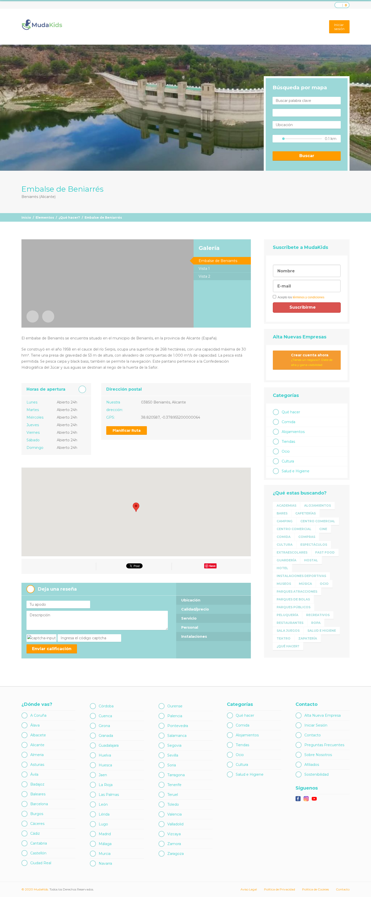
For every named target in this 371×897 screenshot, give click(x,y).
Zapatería (307, 638)
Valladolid (175, 824)
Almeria (37, 755)
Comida (288, 422)
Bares (282, 513)
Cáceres (37, 823)
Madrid (105, 834)
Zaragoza (175, 853)
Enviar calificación (51, 648)
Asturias (37, 764)
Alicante (37, 745)
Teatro (283, 638)
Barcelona (39, 804)
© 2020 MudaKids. (35, 889)
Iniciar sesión (339, 27)
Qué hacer (291, 412)
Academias (286, 505)
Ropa (316, 623)
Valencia (174, 814)
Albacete (38, 735)
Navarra (105, 863)
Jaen (103, 775)
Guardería (286, 560)
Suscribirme (303, 307)
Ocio (286, 451)
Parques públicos (293, 607)
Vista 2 (204, 276)
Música (305, 584)
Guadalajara (109, 745)
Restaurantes (290, 623)
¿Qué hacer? (69, 217)
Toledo (173, 804)
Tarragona (176, 775)
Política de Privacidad (279, 889)
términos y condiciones (308, 297)
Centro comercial (317, 521)
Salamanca (177, 735)
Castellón (38, 853)
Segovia (174, 745)
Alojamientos (293, 431)
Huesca (105, 765)
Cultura (288, 461)
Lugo (103, 824)
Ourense (174, 706)
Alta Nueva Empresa (322, 715)
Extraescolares (292, 552)
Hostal (311, 560)
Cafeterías (305, 513)
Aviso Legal (249, 889)
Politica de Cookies (315, 889)
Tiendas (288, 441)
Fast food (325, 552)
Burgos (36, 814)
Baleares (37, 794)
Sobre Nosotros (318, 755)
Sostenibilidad (316, 774)
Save (212, 566)
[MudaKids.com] (41, 24)
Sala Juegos (288, 630)
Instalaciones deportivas (301, 576)
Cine (323, 529)
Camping (285, 521)
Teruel (172, 794)
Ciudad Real (40, 863)
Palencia (174, 716)
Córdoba (106, 706)
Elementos (45, 217)
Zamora (174, 844)
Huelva (105, 755)
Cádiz (35, 833)
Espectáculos (313, 544)
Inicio (26, 217)
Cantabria (38, 843)
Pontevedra (177, 726)
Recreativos (318, 615)
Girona (104, 726)
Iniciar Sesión (315, 725)
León (103, 804)
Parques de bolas (293, 599)
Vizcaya (174, 834)
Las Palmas (109, 794)
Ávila (34, 774)
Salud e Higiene (295, 471)
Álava (35, 725)
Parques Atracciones (297, 591)
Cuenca (105, 716)
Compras (306, 537)
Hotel (282, 568)
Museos (284, 584)
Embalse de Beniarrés (218, 260)
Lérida (104, 814)
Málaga (105, 844)
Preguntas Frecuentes (324, 745)
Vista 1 (204, 268)
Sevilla (172, 755)
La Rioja (106, 785)
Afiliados (311, 764)
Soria (171, 765)
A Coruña (38, 715)
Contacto (312, 735)
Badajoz (37, 784)
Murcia (105, 853)
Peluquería (287, 615)
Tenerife (174, 785)
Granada (106, 735)
